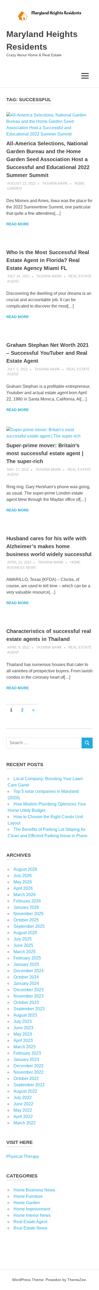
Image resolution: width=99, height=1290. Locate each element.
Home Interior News (32, 1215)
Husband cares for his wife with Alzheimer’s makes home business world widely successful (49, 546)
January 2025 (26, 964)
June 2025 (23, 945)
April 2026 (23, 888)
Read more (17, 224)
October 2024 (26, 977)
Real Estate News (30, 1228)
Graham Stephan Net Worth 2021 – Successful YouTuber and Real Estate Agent (47, 353)
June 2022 (23, 1104)
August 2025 (25, 932)
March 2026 (24, 894)
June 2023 (23, 1028)
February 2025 (27, 958)
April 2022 (23, 1116)
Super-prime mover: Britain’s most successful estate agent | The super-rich (44, 453)
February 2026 (27, 901)
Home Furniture (28, 1196)
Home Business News (34, 1190)
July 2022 (22, 1097)
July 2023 (22, 1021)
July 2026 (22, 875)
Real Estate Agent (30, 1221)
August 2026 (25, 869)
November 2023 (28, 996)
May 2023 (22, 1034)
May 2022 (22, 1110)
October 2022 (26, 1078)
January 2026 (26, 907)
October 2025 (26, 920)
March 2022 (24, 1123)
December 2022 (28, 1066)
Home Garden (26, 1202)
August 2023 (25, 1015)
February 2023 (27, 1053)
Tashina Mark (55, 183)
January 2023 (26, 1059)
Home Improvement (31, 1209)
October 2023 (26, 1002)
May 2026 (22, 882)
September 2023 (29, 1009)
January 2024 (26, 983)
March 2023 (24, 1047)
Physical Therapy (22, 1156)
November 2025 (28, 913)
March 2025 (24, 951)
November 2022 (28, 1072)
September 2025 (29, 926)
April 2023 (23, 1040)
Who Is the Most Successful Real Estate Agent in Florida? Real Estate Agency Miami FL (47, 260)
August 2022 (25, 1091)
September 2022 (29, 1085)
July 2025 (22, 939)
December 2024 (28, 970)
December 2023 (28, 990)
